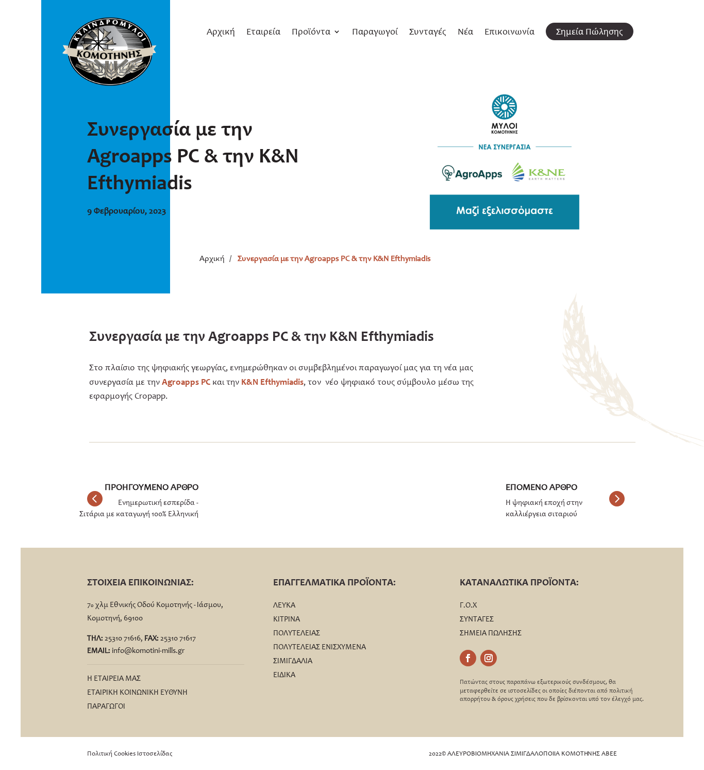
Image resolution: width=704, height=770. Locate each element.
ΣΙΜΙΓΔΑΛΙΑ (292, 660)
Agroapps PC (186, 381)
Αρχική (221, 32)
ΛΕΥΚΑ (284, 605)
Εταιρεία (263, 32)
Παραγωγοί (375, 32)
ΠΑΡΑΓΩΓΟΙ (106, 706)
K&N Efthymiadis (272, 381)
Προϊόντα (311, 32)
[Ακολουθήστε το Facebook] (468, 658)
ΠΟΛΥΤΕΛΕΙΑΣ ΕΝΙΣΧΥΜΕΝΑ (319, 646)
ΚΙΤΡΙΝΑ (286, 619)
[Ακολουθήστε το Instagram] (488, 658)
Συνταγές (427, 32)
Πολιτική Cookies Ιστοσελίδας (130, 753)
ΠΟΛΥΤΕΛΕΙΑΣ (296, 632)
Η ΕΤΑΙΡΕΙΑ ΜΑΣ (114, 678)
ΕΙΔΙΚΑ (284, 674)
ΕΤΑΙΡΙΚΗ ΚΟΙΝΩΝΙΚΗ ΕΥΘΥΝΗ (137, 692)
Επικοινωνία (509, 32)
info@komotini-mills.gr (148, 650)
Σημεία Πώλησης (589, 31)
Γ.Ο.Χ (468, 605)
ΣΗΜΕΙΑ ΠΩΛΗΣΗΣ (491, 632)
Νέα (465, 32)
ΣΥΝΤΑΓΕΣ (477, 619)
